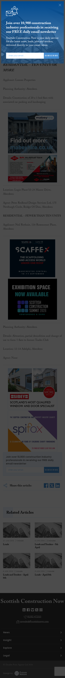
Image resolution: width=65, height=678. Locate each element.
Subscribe (51, 55)
